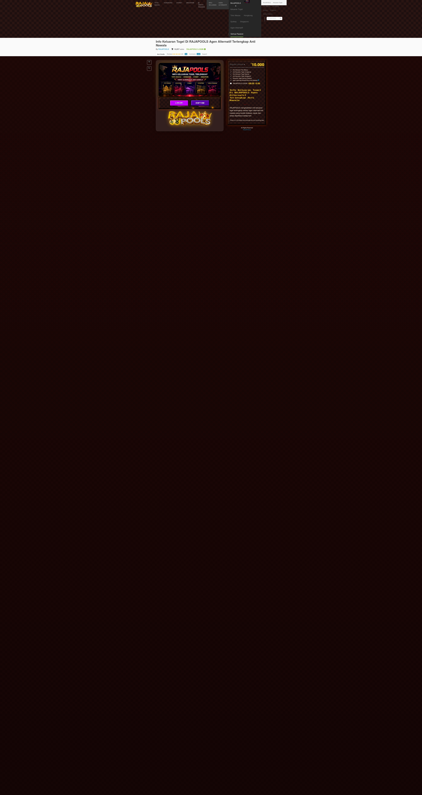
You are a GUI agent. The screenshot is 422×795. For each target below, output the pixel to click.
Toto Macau (235, 15)
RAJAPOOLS (235, 3)
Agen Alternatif (236, 28)
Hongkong (248, 15)
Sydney (233, 21)
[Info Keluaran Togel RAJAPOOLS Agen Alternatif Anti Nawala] (190, 80)
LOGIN (179, 103)
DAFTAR (200, 103)
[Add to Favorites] (149, 62)
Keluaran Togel (236, 9)
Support (204, 54)
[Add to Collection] (149, 68)
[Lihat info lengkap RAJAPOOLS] (258, 80)
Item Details (161, 54)
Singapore (244, 21)
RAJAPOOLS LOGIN (246, 83)
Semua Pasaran (268, 14)
